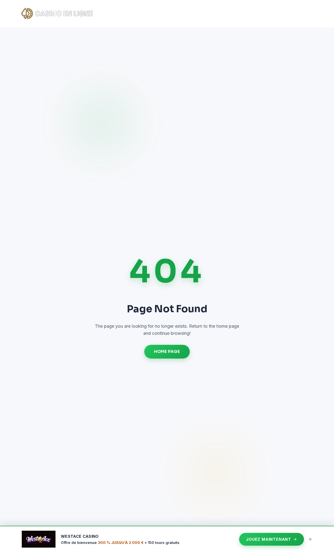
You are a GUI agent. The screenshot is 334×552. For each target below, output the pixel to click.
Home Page (167, 351)
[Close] (310, 539)
